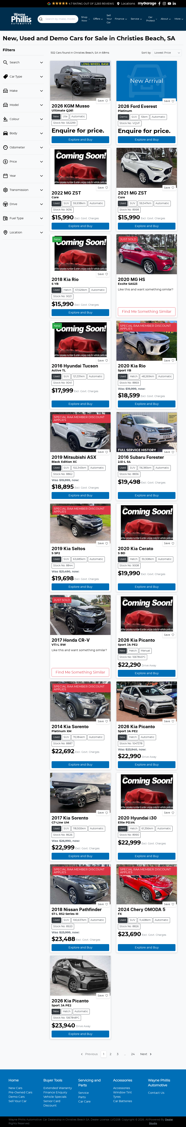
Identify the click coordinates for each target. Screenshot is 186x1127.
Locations (128, 3)
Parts (82, 1097)
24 (133, 1054)
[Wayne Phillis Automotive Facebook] (160, 3)
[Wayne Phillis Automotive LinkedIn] (175, 3)
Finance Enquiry (55, 1092)
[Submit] (41, 19)
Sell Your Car (109, 19)
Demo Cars (17, 1096)
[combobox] (58, 19)
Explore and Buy (80, 139)
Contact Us (156, 1092)
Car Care (84, 1101)
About (164, 19)
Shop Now (84, 19)
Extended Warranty (57, 1088)
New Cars (15, 1088)
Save (101, 101)
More (178, 19)
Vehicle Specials (54, 1096)
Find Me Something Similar (146, 311)
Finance (119, 19)
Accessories (121, 1088)
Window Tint (122, 1092)
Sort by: (146, 53)
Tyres (117, 1096)
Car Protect (150, 19)
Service (135, 19)
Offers (96, 19)
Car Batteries (122, 1101)
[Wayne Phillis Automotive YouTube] (170, 3)
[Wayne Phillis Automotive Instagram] (165, 3)
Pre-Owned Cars (20, 1092)
